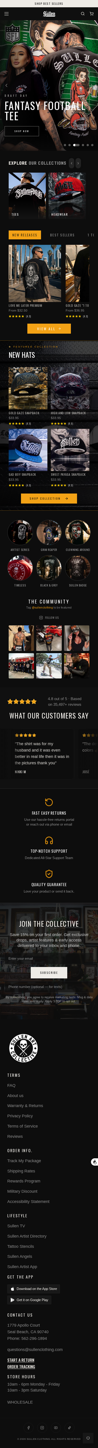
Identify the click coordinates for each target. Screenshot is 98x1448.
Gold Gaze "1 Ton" (79, 305)
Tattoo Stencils (20, 1246)
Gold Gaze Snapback (24, 413)
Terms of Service (22, 1126)
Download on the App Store (37, 1289)
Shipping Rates (21, 1171)
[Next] (92, 85)
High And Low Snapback (68, 413)
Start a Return (20, 1360)
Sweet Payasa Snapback (68, 474)
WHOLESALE (20, 1402)
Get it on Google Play (32, 1300)
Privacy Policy (20, 1116)
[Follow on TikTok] (69, 1428)
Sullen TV (16, 1226)
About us (15, 1095)
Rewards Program (23, 1181)
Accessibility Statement (28, 1201)
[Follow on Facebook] (28, 1428)
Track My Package (24, 1161)
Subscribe (49, 973)
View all (46, 328)
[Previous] (6, 85)
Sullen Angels (19, 1256)
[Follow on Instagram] (42, 1428)
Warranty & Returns (25, 1105)
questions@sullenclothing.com (35, 1349)
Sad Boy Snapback (22, 474)
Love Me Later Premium (25, 305)
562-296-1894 (34, 1338)
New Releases (24, 234)
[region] (49, 85)
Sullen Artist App (22, 1266)
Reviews (15, 1136)
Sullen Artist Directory (26, 1236)
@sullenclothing (42, 607)
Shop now (21, 131)
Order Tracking (21, 1366)
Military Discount (22, 1191)
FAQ (11, 1085)
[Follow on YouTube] (56, 1428)
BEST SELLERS (62, 234)
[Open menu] (7, 14)
